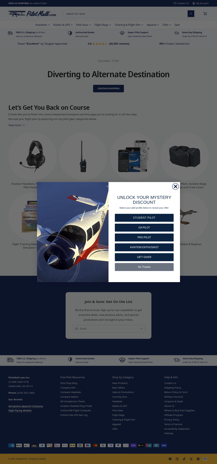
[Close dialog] (175, 186)
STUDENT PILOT (144, 217)
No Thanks (144, 267)
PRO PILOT (144, 237)
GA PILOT (144, 227)
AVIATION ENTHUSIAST (144, 247)
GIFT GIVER (144, 257)
